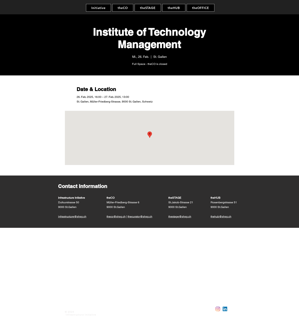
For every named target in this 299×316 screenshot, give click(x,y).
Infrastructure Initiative (71, 197)
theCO (111, 197)
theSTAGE (175, 197)
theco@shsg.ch (116, 216)
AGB (100, 306)
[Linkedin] (225, 309)
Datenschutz (87, 306)
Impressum (71, 306)
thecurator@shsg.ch (140, 216)
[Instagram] (218, 309)
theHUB (216, 197)
